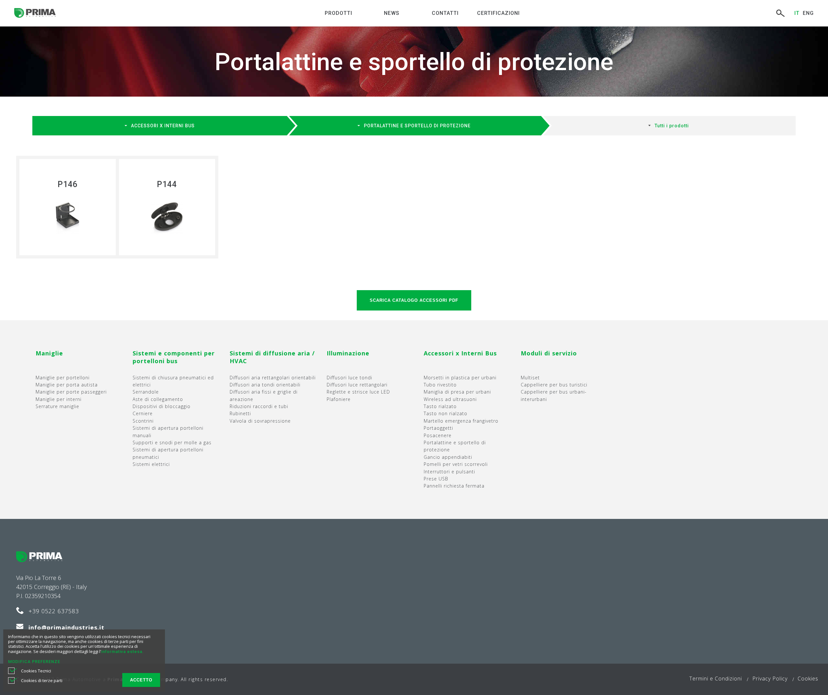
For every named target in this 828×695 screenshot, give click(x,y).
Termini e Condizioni (715, 678)
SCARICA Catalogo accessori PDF (414, 300)
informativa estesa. (122, 651)
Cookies (808, 678)
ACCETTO (141, 680)
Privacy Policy (770, 678)
